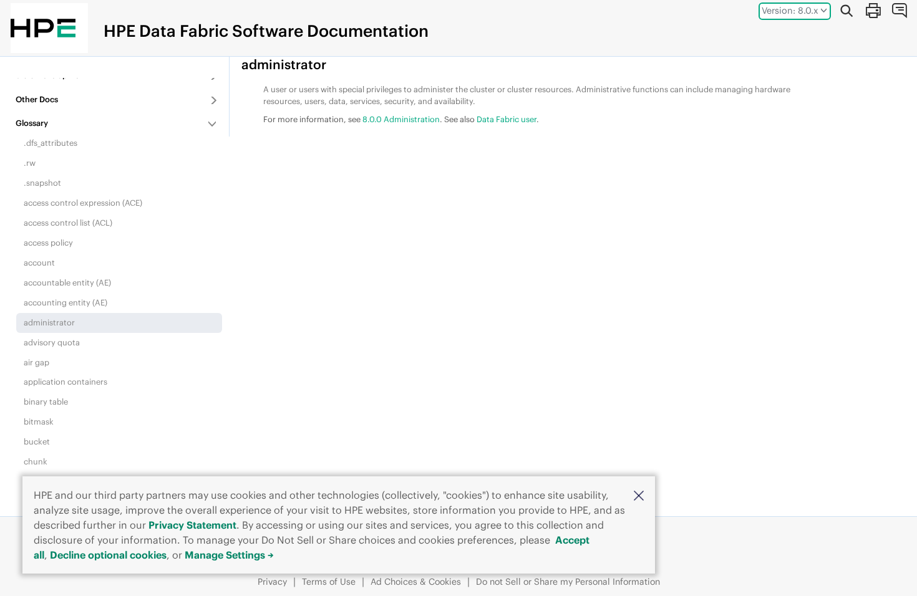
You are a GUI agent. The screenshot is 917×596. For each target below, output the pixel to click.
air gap (36, 362)
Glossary (32, 123)
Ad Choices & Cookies (416, 581)
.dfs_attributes (50, 143)
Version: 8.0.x (790, 10)
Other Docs (37, 99)
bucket (37, 441)
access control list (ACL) (68, 223)
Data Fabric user (506, 119)
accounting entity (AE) (65, 302)
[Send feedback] (899, 10)
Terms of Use (329, 581)
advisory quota (52, 342)
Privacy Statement (192, 525)
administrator (49, 322)
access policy (48, 243)
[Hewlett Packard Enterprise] (43, 28)
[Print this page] (872, 10)
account (39, 262)
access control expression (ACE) (83, 203)
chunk (35, 461)
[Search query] (846, 10)
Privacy (272, 581)
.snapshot (42, 183)
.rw (30, 163)
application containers (65, 382)
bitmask (39, 421)
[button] (639, 495)
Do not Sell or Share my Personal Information (568, 581)
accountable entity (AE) (67, 282)
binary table (46, 401)
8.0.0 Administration (401, 119)
